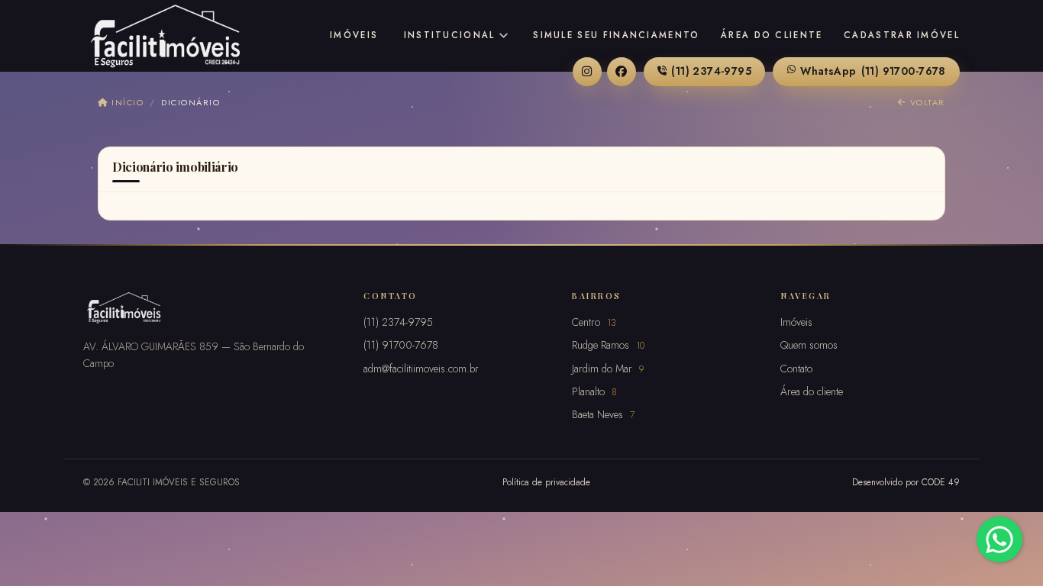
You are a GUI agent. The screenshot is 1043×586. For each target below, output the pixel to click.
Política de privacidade (546, 481)
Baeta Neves (603, 414)
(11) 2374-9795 (711, 71)
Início (126, 102)
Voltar (925, 102)
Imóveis (354, 35)
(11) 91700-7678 (873, 71)
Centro (594, 322)
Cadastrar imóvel (902, 35)
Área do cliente (772, 35)
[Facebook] (621, 71)
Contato (796, 368)
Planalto (594, 391)
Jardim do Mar (608, 368)
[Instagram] (587, 71)
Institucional (450, 35)
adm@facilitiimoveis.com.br (421, 368)
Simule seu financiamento (616, 35)
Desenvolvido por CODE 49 (906, 481)
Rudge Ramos (608, 345)
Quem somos (809, 345)
